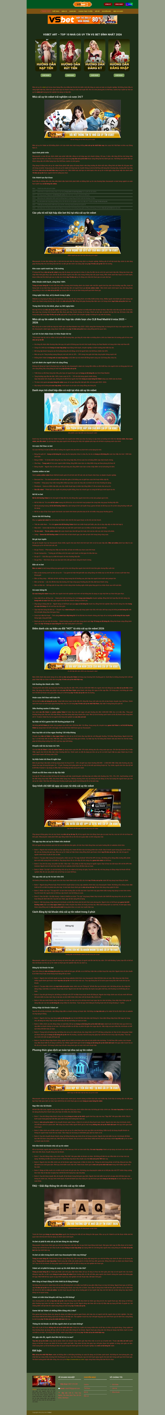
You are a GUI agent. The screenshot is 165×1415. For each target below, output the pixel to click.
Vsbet (34, 1389)
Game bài (72, 11)
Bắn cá (64, 11)
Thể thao (55, 11)
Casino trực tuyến (85, 11)
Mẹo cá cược (118, 11)
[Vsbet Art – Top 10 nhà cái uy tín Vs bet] (82, 4)
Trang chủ (46, 11)
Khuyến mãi (106, 11)
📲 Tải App (129, 4)
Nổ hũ (97, 11)
